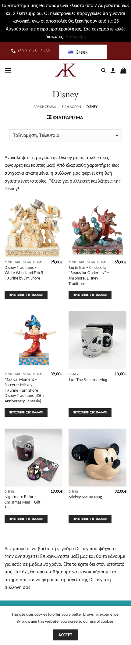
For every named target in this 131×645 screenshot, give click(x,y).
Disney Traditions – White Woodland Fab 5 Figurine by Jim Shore (24, 273)
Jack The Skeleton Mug (88, 379)
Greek (80, 52)
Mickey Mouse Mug (85, 497)
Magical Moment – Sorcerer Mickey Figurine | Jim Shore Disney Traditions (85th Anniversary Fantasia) (24, 390)
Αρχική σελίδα (45, 107)
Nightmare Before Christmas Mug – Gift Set (23, 502)
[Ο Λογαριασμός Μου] (113, 70)
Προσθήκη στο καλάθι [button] (26, 295)
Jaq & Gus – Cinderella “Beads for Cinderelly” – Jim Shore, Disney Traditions (89, 275)
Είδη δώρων (71, 107)
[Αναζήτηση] (103, 70)
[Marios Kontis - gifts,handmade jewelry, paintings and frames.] (65, 70)
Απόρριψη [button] (76, 36)
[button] (8, 70)
